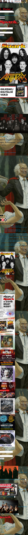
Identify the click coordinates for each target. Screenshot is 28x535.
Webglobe (2, 532)
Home (1, 98)
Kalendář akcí (3, 103)
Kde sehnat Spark (4, 112)
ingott (5, 136)
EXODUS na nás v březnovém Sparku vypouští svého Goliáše (13, 240)
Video (1, 102)
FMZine (2, 529)
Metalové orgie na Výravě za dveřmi (7, 248)
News (1, 99)
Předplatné (2, 524)
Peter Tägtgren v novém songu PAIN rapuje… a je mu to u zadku (13, 233)
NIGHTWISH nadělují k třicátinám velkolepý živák (10, 229)
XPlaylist (2, 531)
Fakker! (1, 526)
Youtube (12, 15)
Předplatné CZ (3, 107)
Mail (15, 15)
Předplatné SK (3, 108)
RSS (17, 15)
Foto (1, 100)
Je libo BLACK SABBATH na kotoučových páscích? (10, 226)
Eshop (8, 15)
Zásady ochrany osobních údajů (8, 106)
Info (1, 104)
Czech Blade (3, 527)
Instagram (5, 15)
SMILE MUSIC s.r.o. (8, 534)
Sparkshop (2, 111)
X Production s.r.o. (17, 534)
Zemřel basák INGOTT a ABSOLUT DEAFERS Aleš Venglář (12, 244)
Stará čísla (2, 110)
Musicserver (2, 528)
